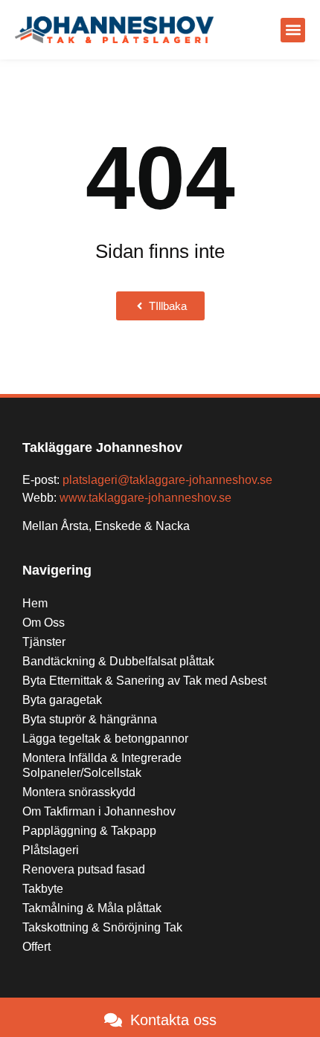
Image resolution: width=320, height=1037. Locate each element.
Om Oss (43, 622)
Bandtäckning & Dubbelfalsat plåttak (118, 661)
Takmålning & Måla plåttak (91, 908)
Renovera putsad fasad (83, 869)
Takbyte (42, 888)
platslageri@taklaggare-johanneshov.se (167, 480)
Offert (36, 946)
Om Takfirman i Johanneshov (99, 811)
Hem (35, 603)
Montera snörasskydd (78, 792)
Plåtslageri (50, 850)
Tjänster (43, 642)
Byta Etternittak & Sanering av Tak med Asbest (144, 680)
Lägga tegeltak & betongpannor (105, 738)
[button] (293, 30)
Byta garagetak (62, 700)
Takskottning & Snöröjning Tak (102, 927)
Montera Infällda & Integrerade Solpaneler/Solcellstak (102, 765)
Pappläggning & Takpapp (89, 830)
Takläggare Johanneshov (102, 447)
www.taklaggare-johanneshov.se (145, 497)
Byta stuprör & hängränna (89, 719)
